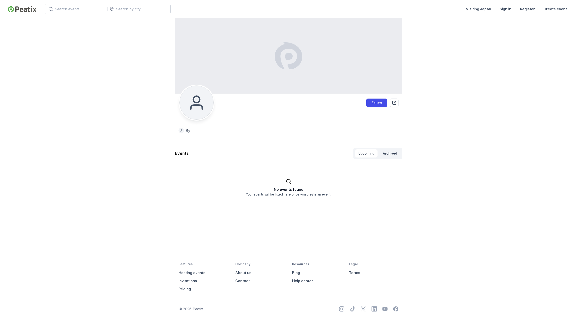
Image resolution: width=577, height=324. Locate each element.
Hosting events (192, 272)
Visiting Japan (478, 9)
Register (527, 9)
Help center (302, 281)
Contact (242, 281)
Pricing (185, 289)
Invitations (188, 281)
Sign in (505, 9)
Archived (390, 153)
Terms (354, 272)
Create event (555, 9)
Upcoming (366, 153)
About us (243, 272)
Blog (296, 272)
